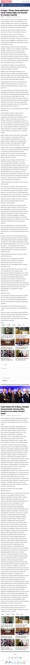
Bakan (3, 614)
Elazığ (13, 614)
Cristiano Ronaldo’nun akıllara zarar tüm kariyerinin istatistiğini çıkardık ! (17, 5)
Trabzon (19, 325)
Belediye (3, 325)
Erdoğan (8, 325)
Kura (22, 614)
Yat (23, 325)
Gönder (5, 380)
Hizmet (14, 325)
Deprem (7, 614)
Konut (17, 614)
